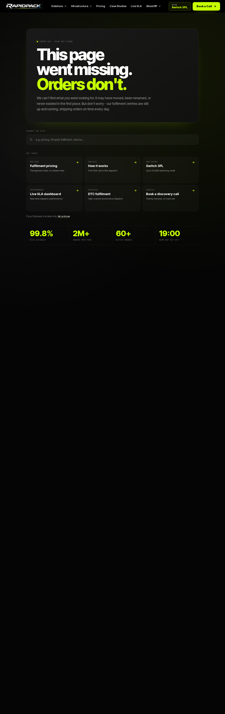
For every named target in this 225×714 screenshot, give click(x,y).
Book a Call (206, 6)
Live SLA (136, 6)
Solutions (57, 6)
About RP (151, 6)
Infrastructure (79, 6)
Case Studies (118, 6)
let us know (64, 216)
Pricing (100, 6)
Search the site (35, 131)
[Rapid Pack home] (24, 6)
